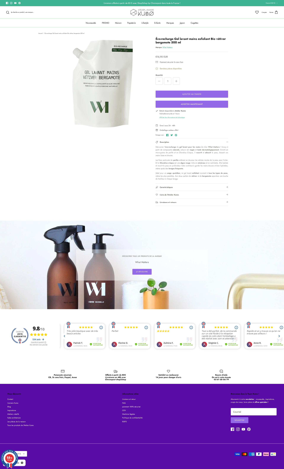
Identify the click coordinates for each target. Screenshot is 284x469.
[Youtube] (15, 3)
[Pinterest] (19, 3)
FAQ (123, 403)
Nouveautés (91, 22)
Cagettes (194, 22)
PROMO (105, 22)
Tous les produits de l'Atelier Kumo (20, 425)
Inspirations (11, 410)
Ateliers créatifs (13, 414)
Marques (170, 22)
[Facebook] (7, 3)
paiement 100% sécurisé (131, 406)
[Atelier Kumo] (142, 12)
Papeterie (131, 22)
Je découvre (142, 272)
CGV (124, 410)
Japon (182, 22)
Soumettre (240, 420)
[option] (102, 83)
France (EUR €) (270, 3)
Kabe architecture (14, 417)
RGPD (124, 421)
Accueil (40, 33)
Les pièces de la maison (16, 421)
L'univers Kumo (12, 403)
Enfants (157, 22)
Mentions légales (128, 414)
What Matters (167, 47)
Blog (9, 406)
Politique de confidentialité (132, 417)
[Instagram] (11, 3)
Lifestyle (145, 22)
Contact (10, 399)
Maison (118, 22)
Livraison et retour (129, 399)
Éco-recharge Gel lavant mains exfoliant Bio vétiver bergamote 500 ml (64, 33)
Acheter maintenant (192, 104)
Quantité (159, 75)
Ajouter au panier (191, 94)
